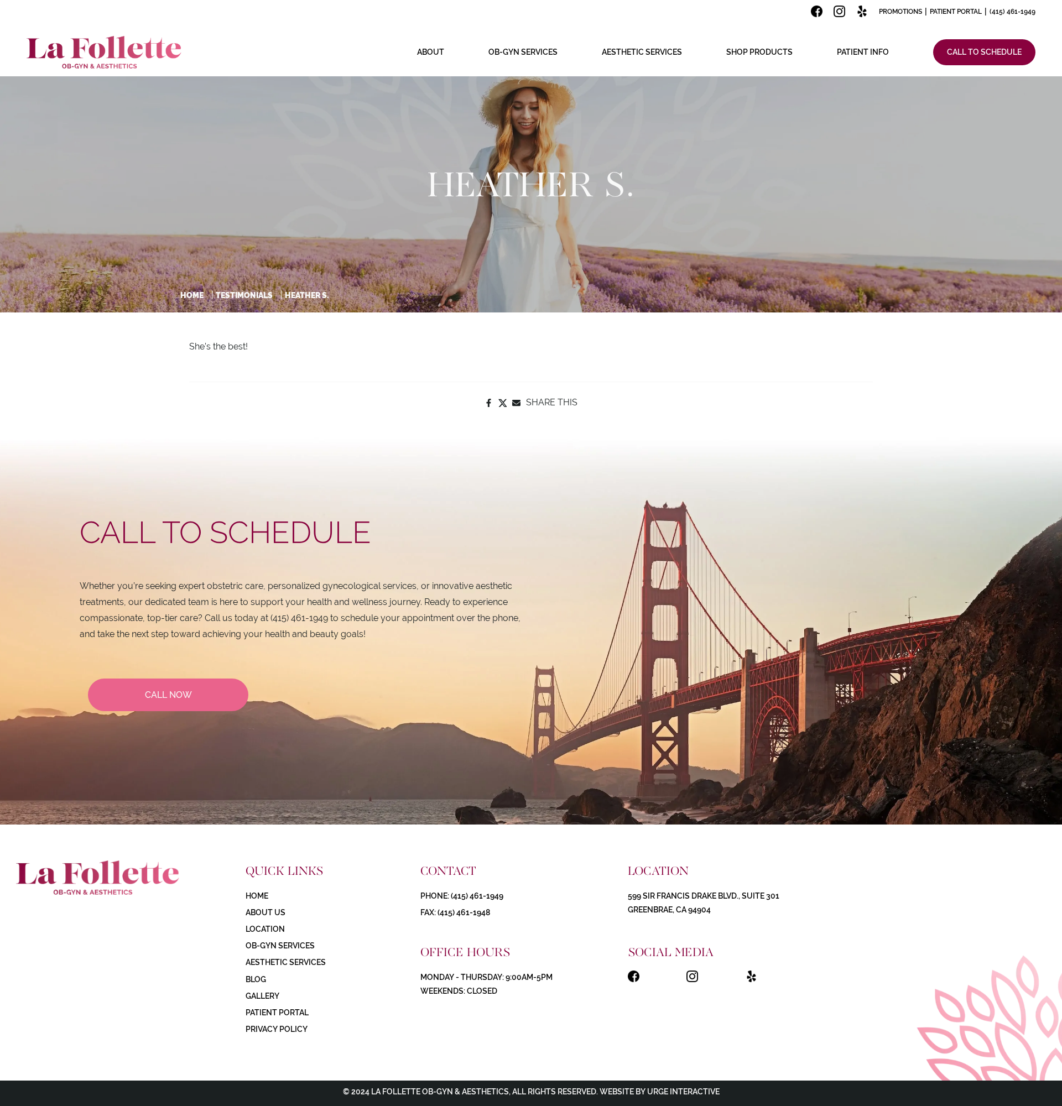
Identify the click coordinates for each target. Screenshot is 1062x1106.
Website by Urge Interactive (659, 1091)
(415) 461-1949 (1012, 11)
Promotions (900, 11)
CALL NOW (168, 695)
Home (192, 295)
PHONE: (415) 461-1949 (461, 895)
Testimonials (244, 295)
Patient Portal (956, 11)
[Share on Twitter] (502, 403)
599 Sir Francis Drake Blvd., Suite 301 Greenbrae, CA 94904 (703, 902)
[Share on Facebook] (489, 403)
